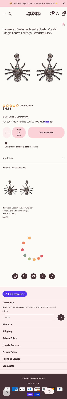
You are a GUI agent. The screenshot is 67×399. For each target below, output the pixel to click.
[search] (10, 13)
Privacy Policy (9, 352)
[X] (43, 276)
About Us (7, 324)
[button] (62, 24)
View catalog (4, 14)
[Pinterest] (24, 276)
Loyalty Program (11, 345)
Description (7, 158)
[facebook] (34, 276)
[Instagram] (15, 276)
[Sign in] (57, 14)
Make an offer (46, 132)
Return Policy (9, 338)
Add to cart (19, 132)
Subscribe (61, 317)
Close (63, 3)
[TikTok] (52, 276)
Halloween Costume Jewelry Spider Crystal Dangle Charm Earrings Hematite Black (17, 210)
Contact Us (8, 366)
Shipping (7, 331)
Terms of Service (11, 359)
